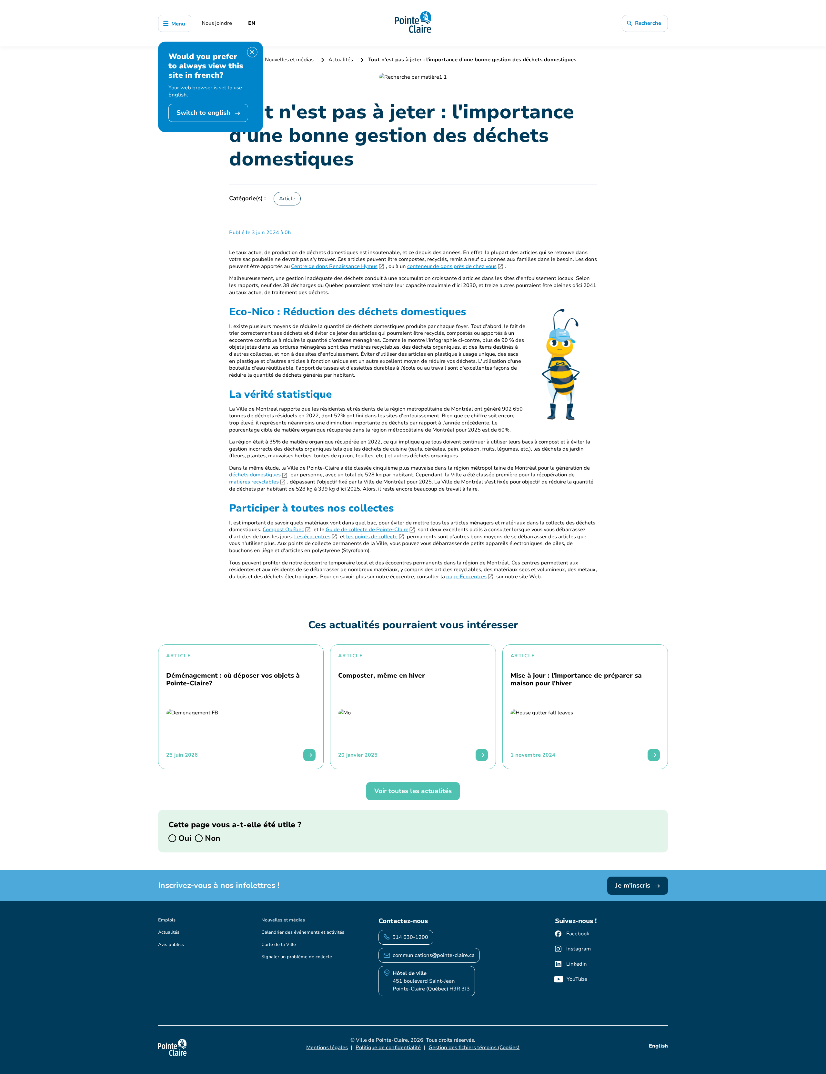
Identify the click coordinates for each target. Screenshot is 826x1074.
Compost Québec (283, 529)
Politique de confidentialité (388, 1047)
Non (211, 838)
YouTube (577, 979)
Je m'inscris (633, 885)
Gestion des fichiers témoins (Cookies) (473, 1047)
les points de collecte (372, 536)
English (658, 1045)
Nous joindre (217, 23)
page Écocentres (466, 576)
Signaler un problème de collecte (296, 957)
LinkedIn (576, 964)
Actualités (340, 59)
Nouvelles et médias (289, 59)
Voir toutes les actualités (413, 791)
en (252, 23)
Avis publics (171, 944)
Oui (184, 838)
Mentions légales (327, 1047)
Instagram (578, 948)
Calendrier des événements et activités (302, 932)
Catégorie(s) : (247, 198)
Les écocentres (312, 536)
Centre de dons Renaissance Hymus (334, 266)
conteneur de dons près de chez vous (452, 266)
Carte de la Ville (278, 944)
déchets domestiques (255, 475)
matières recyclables (254, 482)
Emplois (167, 920)
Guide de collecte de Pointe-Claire (367, 529)
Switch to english (204, 112)
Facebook (577, 933)
